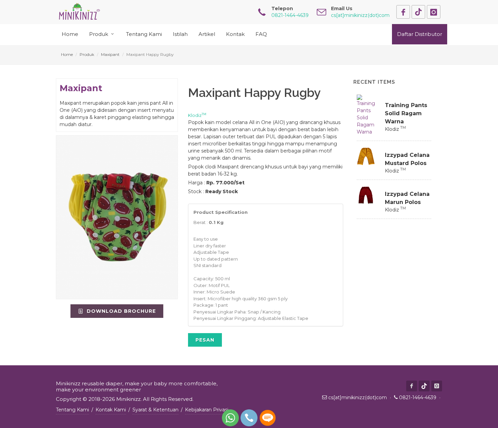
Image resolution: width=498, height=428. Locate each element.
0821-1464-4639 (417, 397)
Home (67, 54)
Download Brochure (120, 311)
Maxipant (110, 54)
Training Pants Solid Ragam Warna (406, 113)
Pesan (204, 340)
